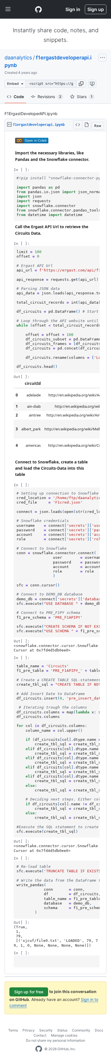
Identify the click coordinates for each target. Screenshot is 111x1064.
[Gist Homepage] (38, 9)
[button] (81, 84)
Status (62, 1030)
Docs (99, 1030)
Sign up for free (28, 991)
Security (46, 1030)
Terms (13, 1030)
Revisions (49, 96)
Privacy (28, 1030)
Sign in (72, 9)
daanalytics (18, 58)
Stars (84, 96)
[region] (55, 552)
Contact (40, 1035)
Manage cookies (64, 1035)
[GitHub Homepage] (38, 1049)
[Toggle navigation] (8, 9)
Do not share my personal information (55, 1040)
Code (19, 96)
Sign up (95, 9)
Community (81, 1030)
